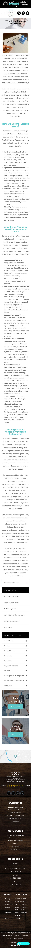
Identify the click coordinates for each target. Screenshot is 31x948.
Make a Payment (10, 609)
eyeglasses (8, 656)
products (7, 671)
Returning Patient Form (12, 621)
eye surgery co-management (14, 676)
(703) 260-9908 (15, 878)
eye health (7, 661)
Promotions (8, 627)
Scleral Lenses (15, 849)
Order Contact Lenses (11, 603)
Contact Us (15, 734)
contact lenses (9, 651)
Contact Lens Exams (15, 838)
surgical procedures (11, 666)
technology (8, 686)
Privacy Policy (12, 939)
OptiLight (15, 843)
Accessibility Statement (20, 936)
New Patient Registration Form (14, 615)
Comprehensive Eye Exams (15, 835)
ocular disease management (14, 681)
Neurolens (15, 846)
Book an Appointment (11, 596)
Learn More (14, 4)
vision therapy (9, 641)
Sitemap (21, 939)
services (7, 646)
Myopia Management (15, 841)
